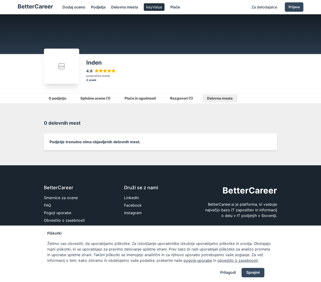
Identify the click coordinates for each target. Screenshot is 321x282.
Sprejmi (253, 272)
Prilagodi (228, 272)
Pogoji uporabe (57, 212)
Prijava (294, 7)
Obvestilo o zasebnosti (64, 220)
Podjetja (98, 7)
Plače (175, 7)
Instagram (133, 212)
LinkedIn (131, 197)
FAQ (47, 205)
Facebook (133, 205)
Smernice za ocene (61, 197)
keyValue (154, 7)
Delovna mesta (124, 7)
